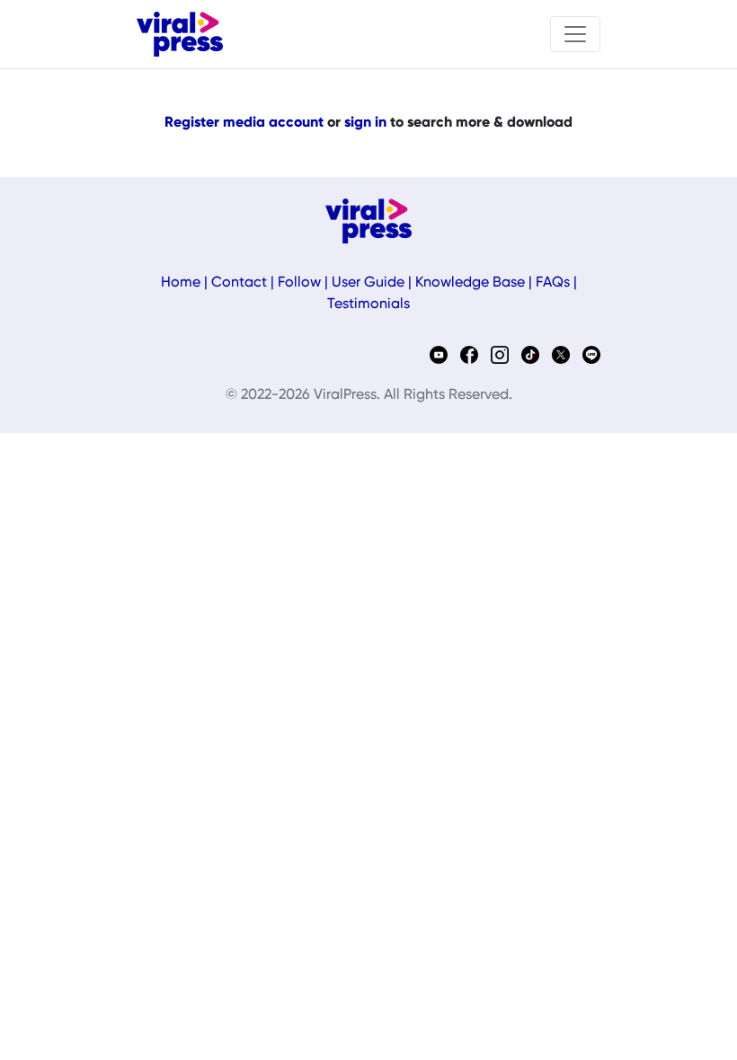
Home (180, 283)
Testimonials (368, 304)
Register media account (244, 123)
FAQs (553, 283)
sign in (365, 123)
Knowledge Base (470, 283)
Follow (299, 283)
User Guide (368, 283)
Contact (239, 283)
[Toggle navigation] (575, 34)
